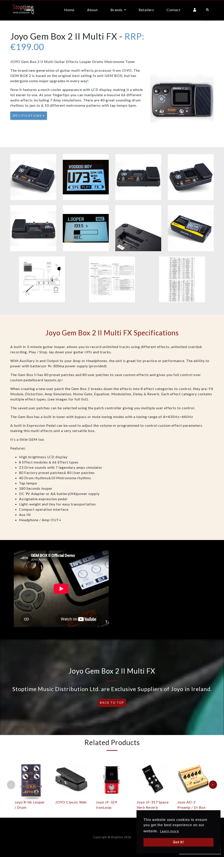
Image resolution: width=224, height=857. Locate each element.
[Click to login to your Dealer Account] (195, 10)
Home (69, 10)
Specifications (27, 115)
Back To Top (112, 702)
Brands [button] (116, 10)
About (92, 10)
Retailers (146, 10)
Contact (173, 10)
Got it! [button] (178, 842)
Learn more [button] (169, 831)
